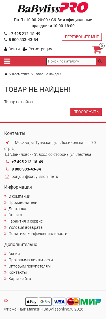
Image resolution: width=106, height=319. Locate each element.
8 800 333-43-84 (23, 39)
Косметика (20, 74)
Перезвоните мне (82, 36)
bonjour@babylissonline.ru (35, 176)
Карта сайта (19, 278)
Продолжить (86, 111)
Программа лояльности (30, 259)
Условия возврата (25, 227)
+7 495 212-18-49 (24, 33)
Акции (14, 253)
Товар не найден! (47, 74)
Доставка (17, 208)
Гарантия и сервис (25, 221)
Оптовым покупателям (29, 266)
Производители (22, 202)
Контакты (17, 272)
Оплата (15, 214)
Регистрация (40, 48)
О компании (19, 196)
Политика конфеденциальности (37, 233)
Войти (14, 48)
